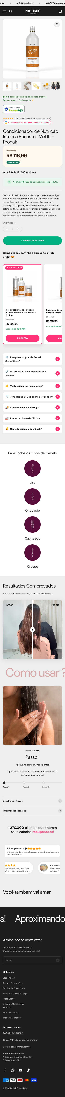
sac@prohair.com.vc (21, 1046)
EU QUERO (22, 338)
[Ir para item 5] (46, 86)
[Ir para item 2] (17, 86)
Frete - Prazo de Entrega (15, 993)
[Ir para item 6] (55, 86)
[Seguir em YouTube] (20, 1070)
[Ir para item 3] (26, 86)
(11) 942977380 (15, 1033)
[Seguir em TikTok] (28, 1070)
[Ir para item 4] (36, 86)
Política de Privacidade (14, 988)
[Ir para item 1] (7, 86)
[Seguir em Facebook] (5, 1070)
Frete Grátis (9, 998)
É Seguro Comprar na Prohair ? (13, 1006)
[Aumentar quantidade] (18, 229)
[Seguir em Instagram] (13, 1070)
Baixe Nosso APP (11, 1012)
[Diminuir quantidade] (7, 229)
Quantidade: (9, 222)
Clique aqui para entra (26, 1040)
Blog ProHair (9, 977)
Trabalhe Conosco (12, 1017)
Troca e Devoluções (12, 983)
